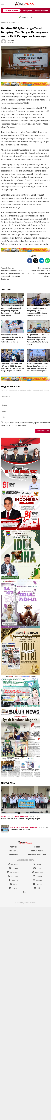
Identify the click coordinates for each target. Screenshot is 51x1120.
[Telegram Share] (41, 260)
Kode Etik (13, 851)
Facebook (14, 864)
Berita (3, 816)
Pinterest (15, 868)
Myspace (39, 880)
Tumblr (38, 868)
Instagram (14, 876)
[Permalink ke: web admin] (3, 41)
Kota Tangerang (13, 816)
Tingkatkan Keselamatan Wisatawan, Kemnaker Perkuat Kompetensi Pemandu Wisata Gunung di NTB (38, 339)
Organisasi (24, 816)
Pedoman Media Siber (37, 855)
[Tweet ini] (35, 260)
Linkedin (39, 876)
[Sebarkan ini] (29, 260)
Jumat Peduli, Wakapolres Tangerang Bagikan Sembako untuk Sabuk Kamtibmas (12, 311)
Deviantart (14, 880)
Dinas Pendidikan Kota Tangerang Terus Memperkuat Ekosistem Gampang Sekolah (37, 311)
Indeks (37, 847)
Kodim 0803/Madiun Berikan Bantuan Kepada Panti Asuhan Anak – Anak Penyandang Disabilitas (12, 273)
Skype (15, 884)
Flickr (39, 888)
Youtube (39, 884)
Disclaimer (13, 855)
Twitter (38, 864)
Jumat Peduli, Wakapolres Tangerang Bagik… (21, 818)
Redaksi (13, 847)
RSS (27, 892)
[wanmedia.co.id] (25, 3)
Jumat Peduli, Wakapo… (21, 830)
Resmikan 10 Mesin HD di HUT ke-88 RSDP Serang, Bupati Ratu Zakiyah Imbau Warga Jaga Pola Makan (12, 367)
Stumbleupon (14, 872)
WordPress (38, 872)
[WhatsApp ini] (47, 260)
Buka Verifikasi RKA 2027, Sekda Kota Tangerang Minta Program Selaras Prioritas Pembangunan (37, 367)
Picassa (14, 888)
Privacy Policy (37, 851)
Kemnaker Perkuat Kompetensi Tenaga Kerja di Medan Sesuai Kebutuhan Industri (12, 338)
